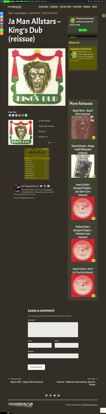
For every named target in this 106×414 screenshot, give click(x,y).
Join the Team (65, 7)
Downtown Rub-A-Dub (30, 177)
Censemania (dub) (29, 164)
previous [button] (31, 152)
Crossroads (43, 7)
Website (31, 351)
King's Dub (27, 158)
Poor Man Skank (28, 162)
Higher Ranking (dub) (30, 173)
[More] (1, 33)
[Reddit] (16, 115)
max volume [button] (32, 148)
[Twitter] (13, 115)
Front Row (77, 7)
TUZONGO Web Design (89, 405)
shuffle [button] (38, 156)
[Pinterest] (22, 115)
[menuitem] (1, 1)
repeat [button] (36, 156)
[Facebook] (9, 115)
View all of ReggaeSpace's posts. (24, 198)
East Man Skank (28, 169)
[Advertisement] (83, 85)
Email (57, 341)
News (94, 7)
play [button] (35, 152)
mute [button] (26, 148)
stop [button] (39, 152)
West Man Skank (29, 171)
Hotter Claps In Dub (29, 166)
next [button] (43, 152)
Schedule (54, 7)
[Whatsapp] (26, 115)
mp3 (47, 158)
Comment (32, 320)
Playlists (86, 7)
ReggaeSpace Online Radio (81, 49)
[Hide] (0, 36)
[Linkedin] (19, 115)
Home (10, 13)
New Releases (20, 13)
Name (30, 341)
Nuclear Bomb (28, 160)
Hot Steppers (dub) (29, 175)
